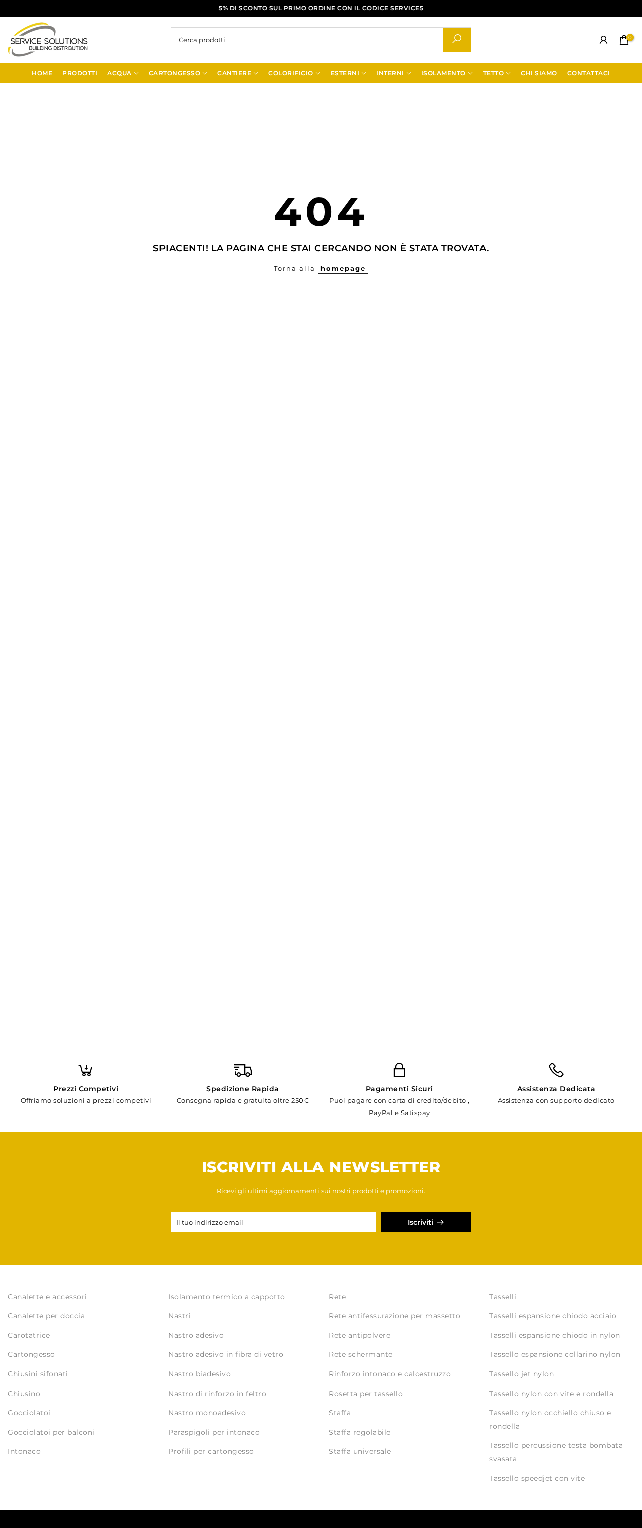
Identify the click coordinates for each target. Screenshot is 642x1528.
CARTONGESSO (175, 73)
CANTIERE (234, 73)
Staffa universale (360, 1451)
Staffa (340, 1412)
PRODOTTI (79, 73)
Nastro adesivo (196, 1335)
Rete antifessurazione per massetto (394, 1315)
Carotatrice (29, 1335)
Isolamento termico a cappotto (226, 1296)
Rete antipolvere (359, 1335)
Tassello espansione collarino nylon (555, 1354)
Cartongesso (31, 1354)
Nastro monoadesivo (207, 1412)
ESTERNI (345, 73)
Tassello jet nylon (521, 1373)
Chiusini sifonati (38, 1373)
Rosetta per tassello (366, 1393)
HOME (42, 73)
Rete (337, 1296)
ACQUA (119, 73)
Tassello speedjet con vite (537, 1478)
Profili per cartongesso (211, 1451)
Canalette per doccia (46, 1315)
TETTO (493, 73)
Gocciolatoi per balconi (51, 1432)
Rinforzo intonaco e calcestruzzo (390, 1373)
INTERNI (390, 73)
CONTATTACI (588, 73)
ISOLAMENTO (443, 73)
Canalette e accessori (47, 1296)
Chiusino (24, 1393)
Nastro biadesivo (199, 1373)
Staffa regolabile (360, 1432)
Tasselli (502, 1296)
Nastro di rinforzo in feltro (217, 1393)
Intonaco (24, 1451)
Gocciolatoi (29, 1412)
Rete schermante (361, 1354)
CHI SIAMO (539, 73)
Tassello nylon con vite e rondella (551, 1393)
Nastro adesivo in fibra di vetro (225, 1354)
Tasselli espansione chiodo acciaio (552, 1315)
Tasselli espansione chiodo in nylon (554, 1335)
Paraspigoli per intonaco (214, 1432)
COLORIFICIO (290, 73)
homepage (343, 268)
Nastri (179, 1315)
